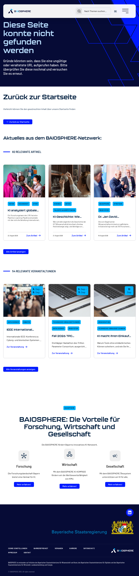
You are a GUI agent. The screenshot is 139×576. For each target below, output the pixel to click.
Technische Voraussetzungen (66, 322)
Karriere (73, 548)
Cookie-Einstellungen (17, 548)
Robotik (26, 322)
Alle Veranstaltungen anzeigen (20, 369)
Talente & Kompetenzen (64, 210)
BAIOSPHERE (104, 204)
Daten (11, 204)
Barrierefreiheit (41, 548)
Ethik (35, 204)
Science (57, 204)
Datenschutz (89, 548)
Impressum (12, 552)
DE (115, 11)
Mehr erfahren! (24, 484)
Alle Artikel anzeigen (16, 251)
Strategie (118, 204)
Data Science (13, 322)
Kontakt (27, 552)
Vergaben (59, 548)
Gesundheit (23, 204)
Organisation (104, 322)
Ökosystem (104, 210)
